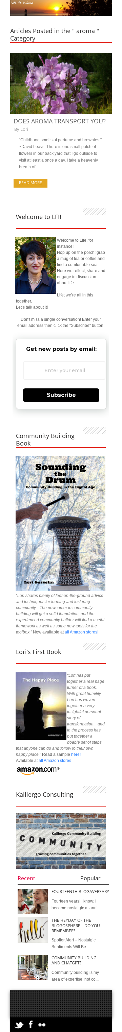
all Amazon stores (54, 761)
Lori (24, 129)
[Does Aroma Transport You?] (61, 113)
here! (76, 754)
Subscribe (61, 395)
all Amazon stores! (81, 632)
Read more (30, 183)
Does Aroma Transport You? (60, 121)
